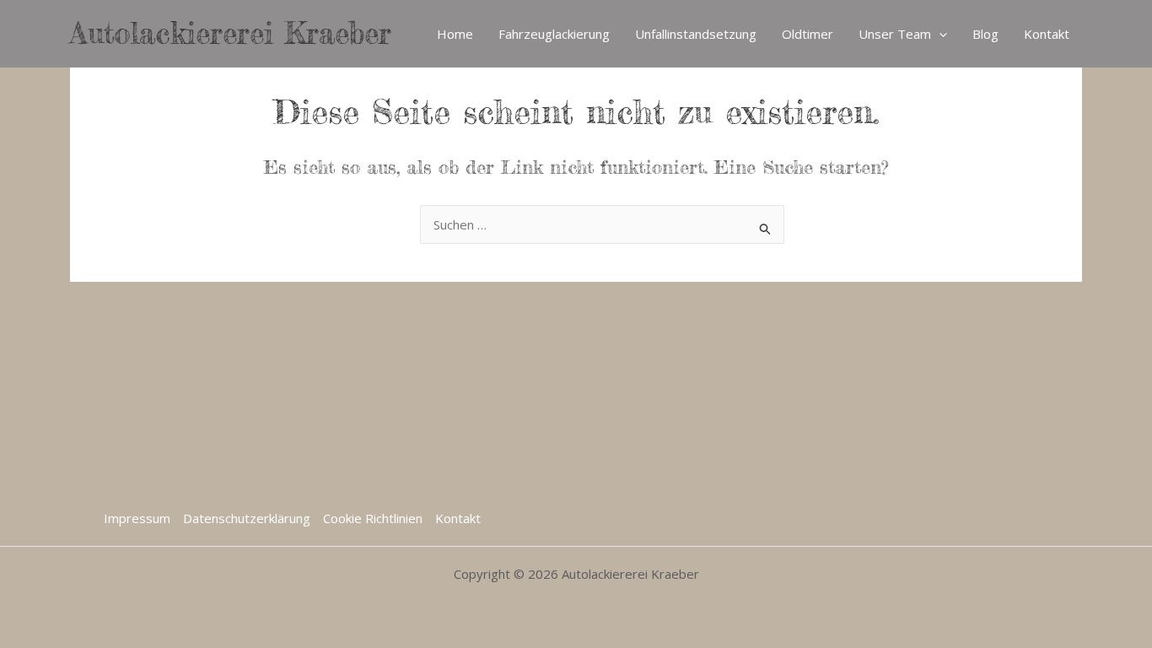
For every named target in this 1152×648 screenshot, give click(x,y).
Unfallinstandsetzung (695, 33)
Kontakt (1046, 33)
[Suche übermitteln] (765, 226)
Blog (985, 33)
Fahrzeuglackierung (554, 33)
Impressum (137, 518)
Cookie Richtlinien (373, 518)
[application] (939, 34)
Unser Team (895, 33)
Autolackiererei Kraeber (230, 33)
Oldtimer (807, 33)
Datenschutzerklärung (246, 518)
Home (455, 33)
